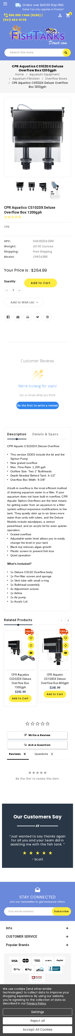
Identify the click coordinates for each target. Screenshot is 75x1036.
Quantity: (10, 281)
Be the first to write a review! (37, 405)
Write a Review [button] (39, 735)
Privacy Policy (36, 1003)
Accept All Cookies (37, 1029)
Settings (37, 1012)
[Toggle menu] (7, 4)
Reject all (37, 1020)
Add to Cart (20, 698)
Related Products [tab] (18, 620)
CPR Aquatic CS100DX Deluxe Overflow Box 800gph (55, 679)
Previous (61, 620)
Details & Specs (45, 434)
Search (66, 53)
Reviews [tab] (15, 754)
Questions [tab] (41, 754)
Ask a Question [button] (39, 745)
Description (16, 434)
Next (68, 620)
